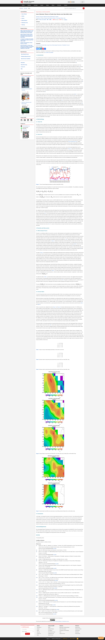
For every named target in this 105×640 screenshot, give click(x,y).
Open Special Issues (25, 54)
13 (48, 223)
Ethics (49, 627)
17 (72, 245)
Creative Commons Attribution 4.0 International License (60, 621)
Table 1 (53, 270)
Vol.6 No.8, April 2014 (46, 11)
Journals (35, 5)
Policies (77, 625)
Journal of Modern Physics (26, 76)
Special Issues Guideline (25, 58)
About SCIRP (51, 625)
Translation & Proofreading (64, 630)
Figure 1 (69, 148)
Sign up (48, 638)
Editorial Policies (51, 628)
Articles (29, 5)
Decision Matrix (44, 45)
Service (61, 625)
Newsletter (23, 62)
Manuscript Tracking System (64, 627)
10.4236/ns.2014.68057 (42, 19)
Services (59, 5)
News (47, 5)
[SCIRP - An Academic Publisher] (27, 1)
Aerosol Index (38, 45)
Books (41, 5)
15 (74, 243)
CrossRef (54, 548)
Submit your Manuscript (56, 638)
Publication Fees (24, 22)
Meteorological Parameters (57, 45)
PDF (47, 19)
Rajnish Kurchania (47, 16)
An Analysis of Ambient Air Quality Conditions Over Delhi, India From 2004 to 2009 (27, 39)
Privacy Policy (77, 633)
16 (75, 243)
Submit (65, 5)
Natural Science (39, 11)
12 (36, 585)
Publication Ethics (78, 628)
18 (80, 248)
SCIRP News (65, 638)
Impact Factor (49, 45)
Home (23, 5)
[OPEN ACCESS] (71, 1)
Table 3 (39, 304)
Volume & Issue (62, 633)
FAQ (21, 68)
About (53, 5)
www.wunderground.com (72, 141)
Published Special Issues (25, 56)
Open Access (77, 627)
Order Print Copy (24, 64)
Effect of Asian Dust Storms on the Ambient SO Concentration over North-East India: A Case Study (27, 31)
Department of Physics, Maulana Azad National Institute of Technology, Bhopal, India (50, 18)
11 (62, 100)
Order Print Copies (63, 628)
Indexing (23, 24)
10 (75, 94)
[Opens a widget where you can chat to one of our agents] (101, 638)
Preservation (77, 630)
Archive (22, 18)
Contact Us (23, 66)
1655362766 (25, 130)
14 (66, 239)
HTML (50, 19)
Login (82, 1)
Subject (38, 628)
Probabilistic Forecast (66, 45)
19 (62, 279)
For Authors (50, 630)
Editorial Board (24, 20)
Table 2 (82, 302)
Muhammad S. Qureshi (54, 16)
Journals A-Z (39, 627)
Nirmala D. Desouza (39, 16)
